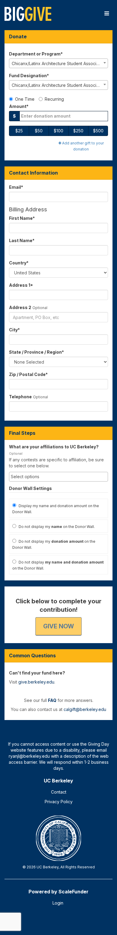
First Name (22, 218)
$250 (78, 130)
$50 (39, 130)
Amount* (18, 106)
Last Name (21, 240)
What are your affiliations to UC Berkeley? (54, 446)
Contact (58, 791)
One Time (24, 99)
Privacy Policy (59, 801)
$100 (58, 130)
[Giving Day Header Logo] (27, 13)
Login (57, 902)
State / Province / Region (36, 352)
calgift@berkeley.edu (85, 709)
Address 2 (20, 307)
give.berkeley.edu (36, 681)
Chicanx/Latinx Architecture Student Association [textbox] (59, 63)
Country (18, 262)
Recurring (54, 99)
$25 (19, 130)
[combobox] (58, 63)
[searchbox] (58, 477)
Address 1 (21, 285)
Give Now (58, 626)
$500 (98, 130)
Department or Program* (36, 53)
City (14, 329)
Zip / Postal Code (28, 374)
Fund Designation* (29, 75)
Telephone (20, 396)
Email (16, 187)
